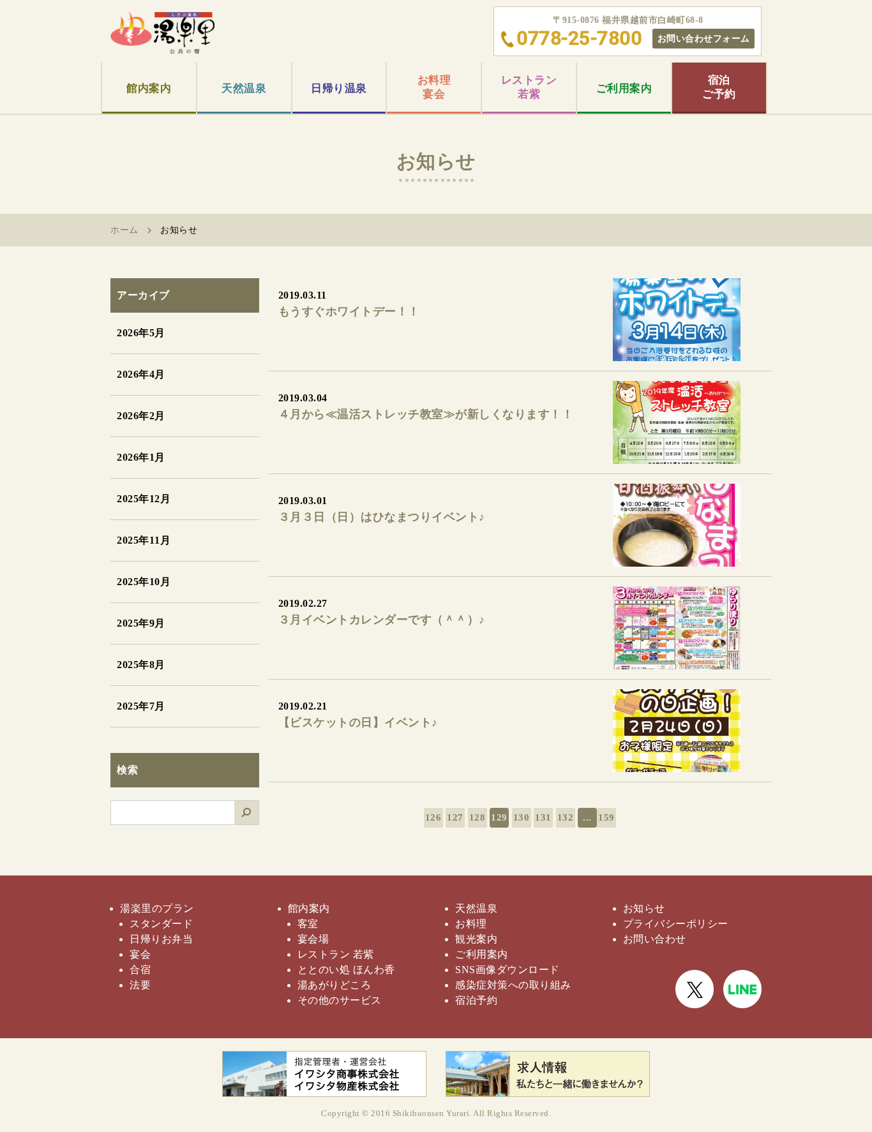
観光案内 (476, 939)
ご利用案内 (624, 88)
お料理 (471, 923)
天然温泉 (244, 88)
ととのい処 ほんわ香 (346, 969)
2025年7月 (141, 706)
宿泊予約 (476, 1000)
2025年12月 (143, 498)
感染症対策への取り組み (513, 984)
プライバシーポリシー (675, 923)
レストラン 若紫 (335, 954)
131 (543, 817)
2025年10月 (143, 581)
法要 (140, 984)
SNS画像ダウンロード (507, 969)
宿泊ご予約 (719, 87)
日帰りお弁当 (161, 939)
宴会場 (313, 939)
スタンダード (161, 923)
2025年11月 (143, 540)
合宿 (140, 969)
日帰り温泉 (339, 88)
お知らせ (644, 908)
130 (521, 817)
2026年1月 (141, 457)
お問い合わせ (654, 939)
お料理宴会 (434, 87)
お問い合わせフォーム (704, 38)
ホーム (124, 230)
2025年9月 (141, 623)
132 (565, 817)
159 (606, 817)
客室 (308, 923)
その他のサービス (339, 1000)
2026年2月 (141, 415)
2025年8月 (141, 664)
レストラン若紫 (529, 87)
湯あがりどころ (334, 984)
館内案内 (148, 88)
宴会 (140, 954)
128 (477, 817)
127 (455, 817)
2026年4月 (141, 374)
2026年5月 (141, 332)
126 (433, 817)
